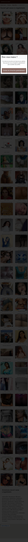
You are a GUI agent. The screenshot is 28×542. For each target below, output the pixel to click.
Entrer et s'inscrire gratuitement (14, 70)
